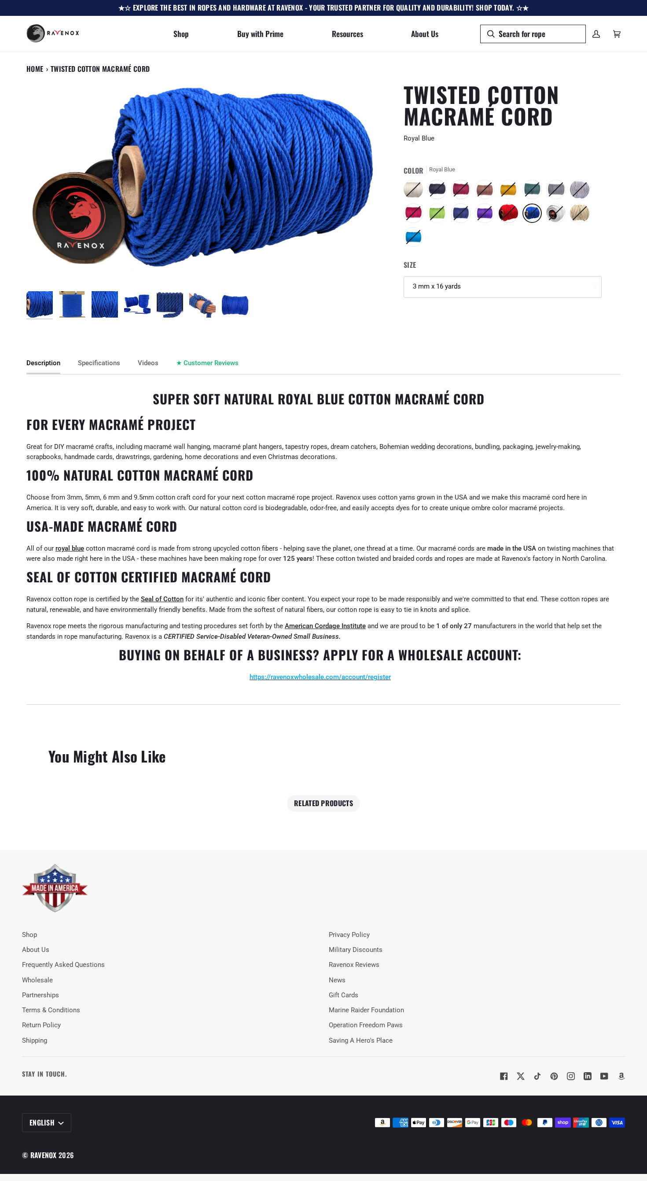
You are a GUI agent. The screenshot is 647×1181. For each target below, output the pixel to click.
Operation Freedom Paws (366, 1025)
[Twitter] (521, 1076)
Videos (148, 363)
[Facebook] (504, 1076)
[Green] (534, 192)
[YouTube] (604, 1076)
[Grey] (558, 192)
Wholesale (37, 980)
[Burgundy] (463, 192)
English (42, 1122)
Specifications (99, 363)
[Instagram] (571, 1076)
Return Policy (41, 1025)
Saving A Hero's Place (361, 1040)
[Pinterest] (554, 1076)
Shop (29, 935)
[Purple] (487, 215)
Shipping (34, 1040)
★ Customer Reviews (207, 363)
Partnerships (40, 995)
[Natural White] (415, 192)
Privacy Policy (349, 935)
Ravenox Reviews (354, 965)
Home (34, 68)
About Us (35, 950)
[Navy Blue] (463, 215)
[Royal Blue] (534, 215)
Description (43, 363)
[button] (181, 34)
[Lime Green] (439, 215)
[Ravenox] (55, 888)
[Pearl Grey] (582, 192)
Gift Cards (343, 995)
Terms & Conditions (51, 1010)
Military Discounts (355, 950)
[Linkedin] (588, 1076)
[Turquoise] (413, 239)
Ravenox (43, 1155)
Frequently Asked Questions (63, 965)
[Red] (510, 215)
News (337, 980)
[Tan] (582, 215)
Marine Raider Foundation (366, 1010)
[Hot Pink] (415, 215)
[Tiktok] (537, 1076)
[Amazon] (621, 1076)
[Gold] (510, 192)
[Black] (439, 192)
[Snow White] (558, 215)
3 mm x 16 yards (437, 286)
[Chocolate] (487, 192)
